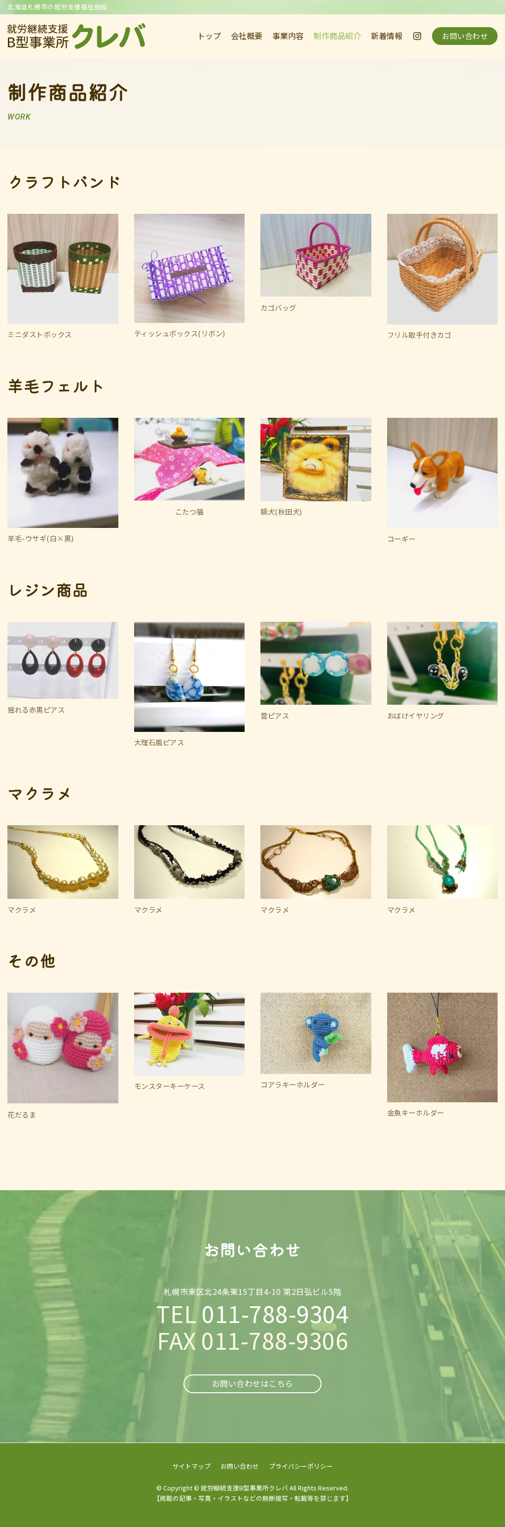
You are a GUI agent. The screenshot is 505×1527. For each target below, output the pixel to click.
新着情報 (386, 35)
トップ (209, 35)
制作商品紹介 (337, 35)
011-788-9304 (275, 1313)
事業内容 (288, 35)
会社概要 (246, 35)
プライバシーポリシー (301, 1466)
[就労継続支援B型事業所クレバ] (76, 36)
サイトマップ (191, 1466)
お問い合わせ (465, 36)
